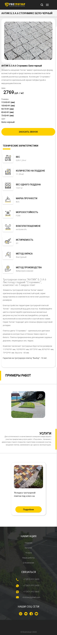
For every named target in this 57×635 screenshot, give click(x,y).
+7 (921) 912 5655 (31, 585)
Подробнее (28, 509)
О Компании (28, 563)
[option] (28, 404)
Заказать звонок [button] (28, 131)
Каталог (28, 548)
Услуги (28, 553)
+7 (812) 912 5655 (31, 579)
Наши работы (28, 558)
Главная (28, 543)
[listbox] (28, 404)
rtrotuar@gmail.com (31, 597)
